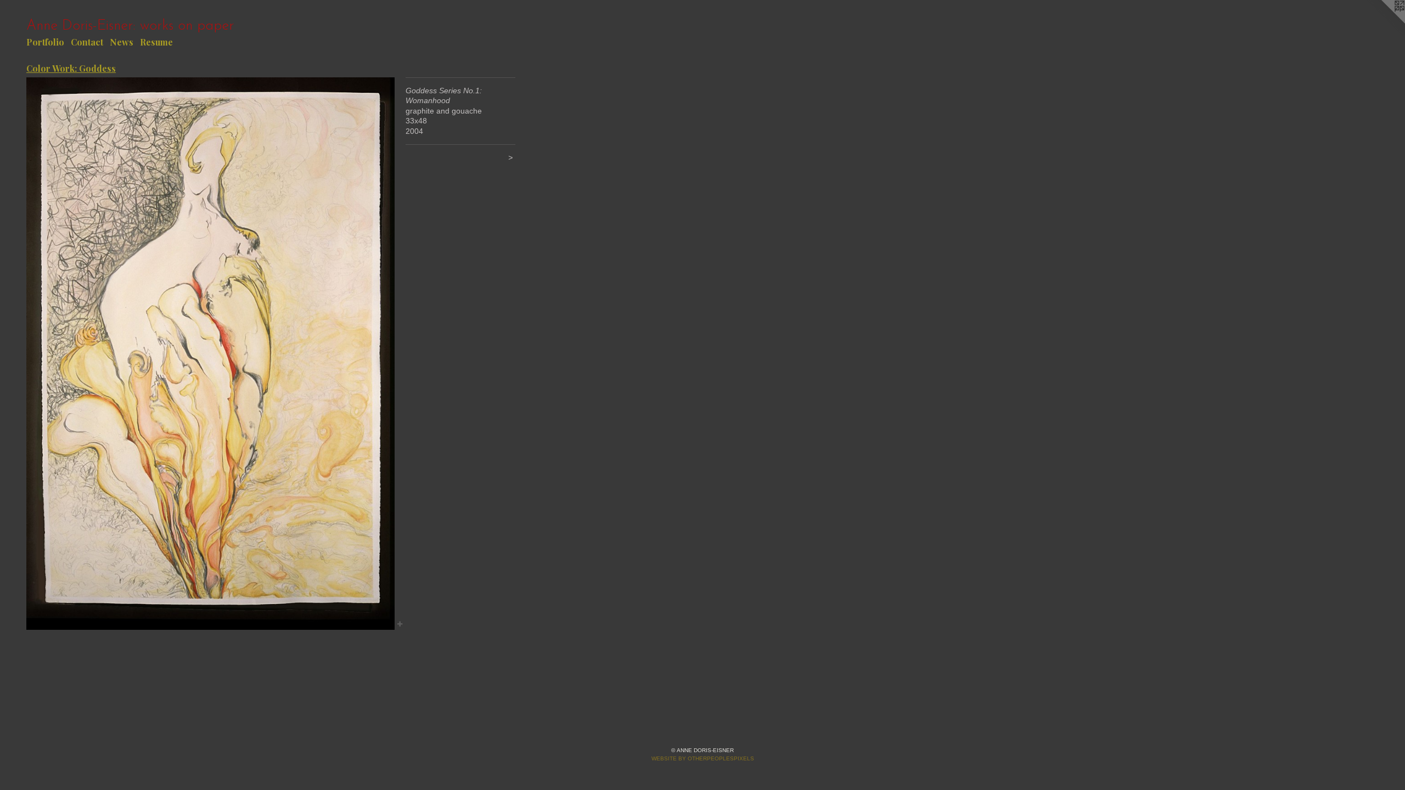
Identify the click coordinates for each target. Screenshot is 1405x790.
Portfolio (45, 42)
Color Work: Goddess (71, 68)
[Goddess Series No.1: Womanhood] (210, 353)
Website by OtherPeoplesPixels (702, 758)
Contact (87, 42)
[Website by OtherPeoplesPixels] (1383, 22)
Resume (156, 42)
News (121, 42)
